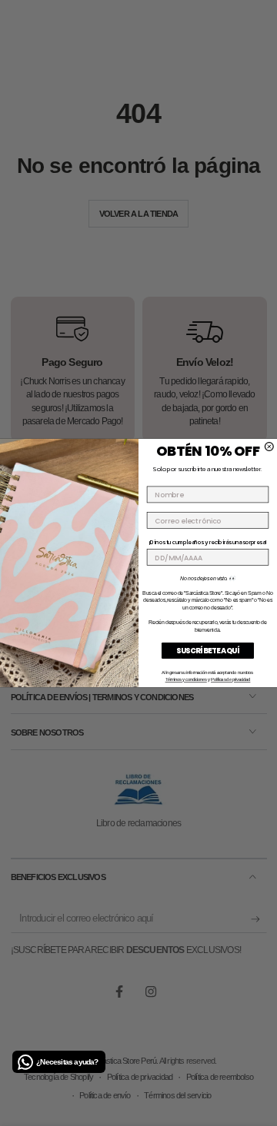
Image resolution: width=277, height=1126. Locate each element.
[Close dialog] (269, 447)
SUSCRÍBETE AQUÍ (207, 650)
